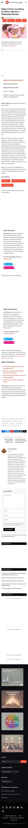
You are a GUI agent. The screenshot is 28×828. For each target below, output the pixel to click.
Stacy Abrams (5, 425)
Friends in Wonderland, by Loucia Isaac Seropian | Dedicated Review (21, 441)
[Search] (26, 2)
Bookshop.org (6, 185)
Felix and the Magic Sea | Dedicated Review (12, 588)
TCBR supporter (16, 598)
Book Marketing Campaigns (8, 791)
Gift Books (23, 20)
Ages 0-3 (4, 20)
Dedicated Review (6, 421)
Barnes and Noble (17, 180)
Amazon (5, 180)
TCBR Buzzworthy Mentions (16, 817)
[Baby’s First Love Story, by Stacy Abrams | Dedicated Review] (14, 38)
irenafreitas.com (8, 333)
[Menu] (2, 2)
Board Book (22, 418)
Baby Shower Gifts (13, 418)
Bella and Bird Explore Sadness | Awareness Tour (13, 580)
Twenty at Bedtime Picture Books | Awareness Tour (8, 441)
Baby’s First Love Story (12, 80)
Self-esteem (19, 423)
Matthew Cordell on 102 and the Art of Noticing (12, 577)
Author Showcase (10, 20)
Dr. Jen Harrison (9, 17)
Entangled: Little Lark (17, 421)
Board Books (17, 20)
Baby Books (5, 418)
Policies (20, 815)
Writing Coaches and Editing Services (10, 794)
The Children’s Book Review (8, 46)
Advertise (5, 817)
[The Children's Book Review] (14, 2)
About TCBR (14, 820)
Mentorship (4, 797)
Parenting (12, 423)
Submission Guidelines (10, 815)
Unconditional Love (14, 425)
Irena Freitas (5, 423)
